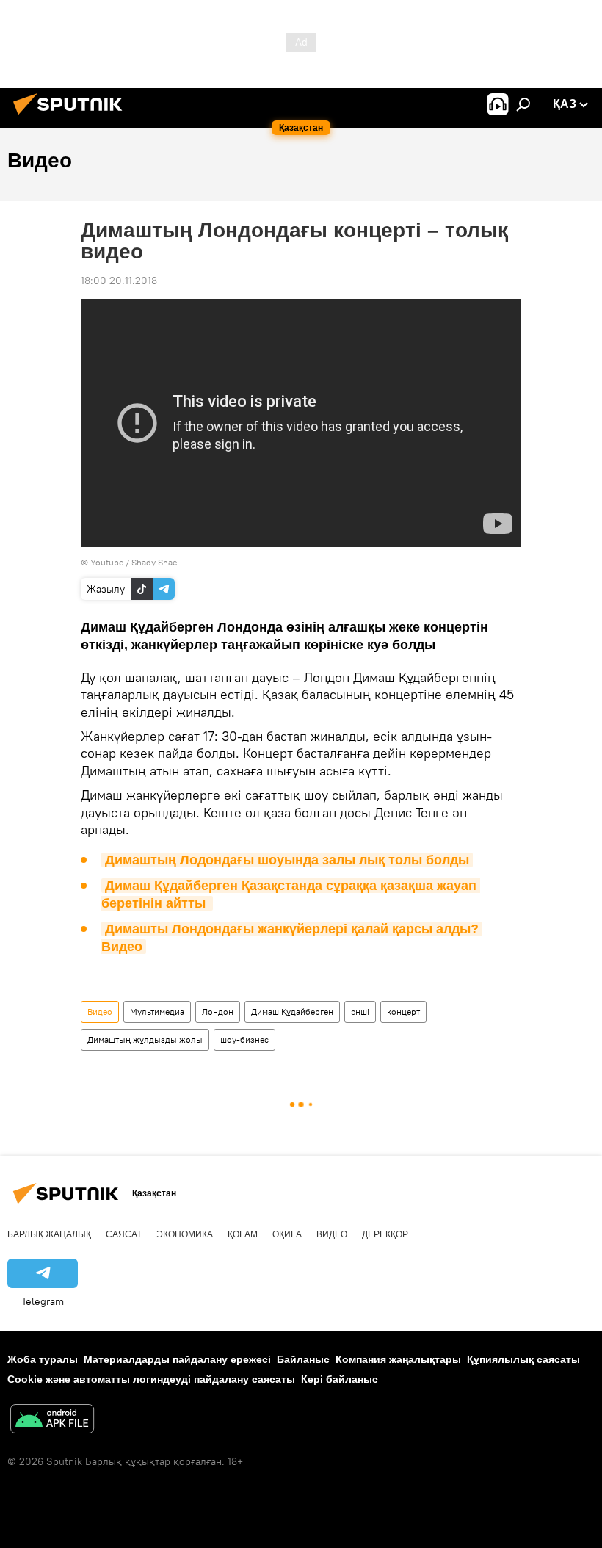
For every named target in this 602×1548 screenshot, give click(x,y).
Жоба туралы (42, 1359)
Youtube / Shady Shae (133, 562)
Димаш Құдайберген (292, 1011)
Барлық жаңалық (49, 1234)
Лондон (217, 1011)
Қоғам (243, 1234)
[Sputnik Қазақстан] (72, 116)
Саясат (124, 1234)
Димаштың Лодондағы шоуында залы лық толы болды (287, 860)
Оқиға (287, 1234)
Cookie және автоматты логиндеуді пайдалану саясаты (151, 1379)
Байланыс (303, 1359)
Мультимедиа (157, 1011)
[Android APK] (52, 1420)
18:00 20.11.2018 (119, 280)
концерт (403, 1011)
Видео (99, 1011)
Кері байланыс (339, 1379)
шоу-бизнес (244, 1039)
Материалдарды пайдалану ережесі (177, 1359)
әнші (360, 1011)
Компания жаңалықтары (398, 1359)
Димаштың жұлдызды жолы (145, 1039)
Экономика (184, 1234)
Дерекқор (385, 1234)
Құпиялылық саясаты (523, 1359)
